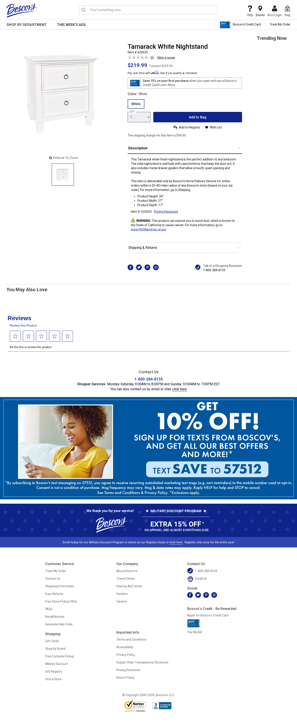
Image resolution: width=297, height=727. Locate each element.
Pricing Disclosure (128, 670)
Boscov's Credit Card (247, 24)
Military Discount (56, 664)
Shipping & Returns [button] (142, 248)
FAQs (48, 609)
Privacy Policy (125, 654)
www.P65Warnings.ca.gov (148, 229)
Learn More (167, 85)
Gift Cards (52, 641)
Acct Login (274, 15)
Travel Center (125, 578)
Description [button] (137, 148)
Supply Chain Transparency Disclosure (142, 662)
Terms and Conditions (131, 639)
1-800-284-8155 (214, 270)
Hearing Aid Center (129, 586)
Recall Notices (54, 616)
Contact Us (52, 578)
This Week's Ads (71, 25)
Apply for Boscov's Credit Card (208, 615)
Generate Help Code (59, 624)
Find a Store (53, 679)
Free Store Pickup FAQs (61, 601)
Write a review (166, 57)
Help (250, 15)
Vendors (122, 594)
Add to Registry (189, 127)
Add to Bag (197, 117)
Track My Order (280, 24)
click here (179, 389)
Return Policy (125, 677)
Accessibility (124, 647)
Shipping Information (59, 586)
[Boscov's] (22, 10)
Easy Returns (54, 594)
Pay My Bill (194, 632)
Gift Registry (53, 671)
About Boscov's (126, 571)
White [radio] (136, 104)
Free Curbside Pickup (59, 656)
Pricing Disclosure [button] (166, 211)
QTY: (132, 111)
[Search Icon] (83, 9)
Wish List (216, 127)
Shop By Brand (55, 648)
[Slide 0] (63, 174)
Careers (121, 601)
